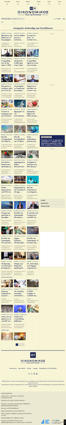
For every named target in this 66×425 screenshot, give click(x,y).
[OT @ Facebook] (29, 374)
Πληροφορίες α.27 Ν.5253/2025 (48, 368)
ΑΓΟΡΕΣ (43, 200)
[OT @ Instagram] (34, 374)
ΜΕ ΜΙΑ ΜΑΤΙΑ (44, 203)
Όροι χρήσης (22, 368)
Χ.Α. (2, 22)
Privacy (29, 368)
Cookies (35, 368)
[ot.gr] (33, 11)
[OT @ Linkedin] (37, 374)
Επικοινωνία (12, 368)
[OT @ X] (32, 374)
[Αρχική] (33, 355)
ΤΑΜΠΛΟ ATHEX (45, 206)
